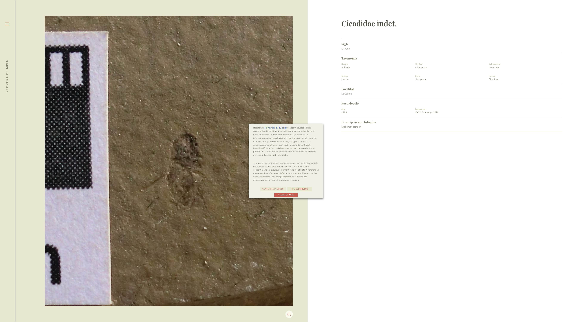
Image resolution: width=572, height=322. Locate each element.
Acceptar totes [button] (286, 194)
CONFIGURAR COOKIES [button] (272, 189)
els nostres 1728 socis (275, 127)
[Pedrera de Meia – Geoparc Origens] (7, 76)
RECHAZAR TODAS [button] (299, 189)
